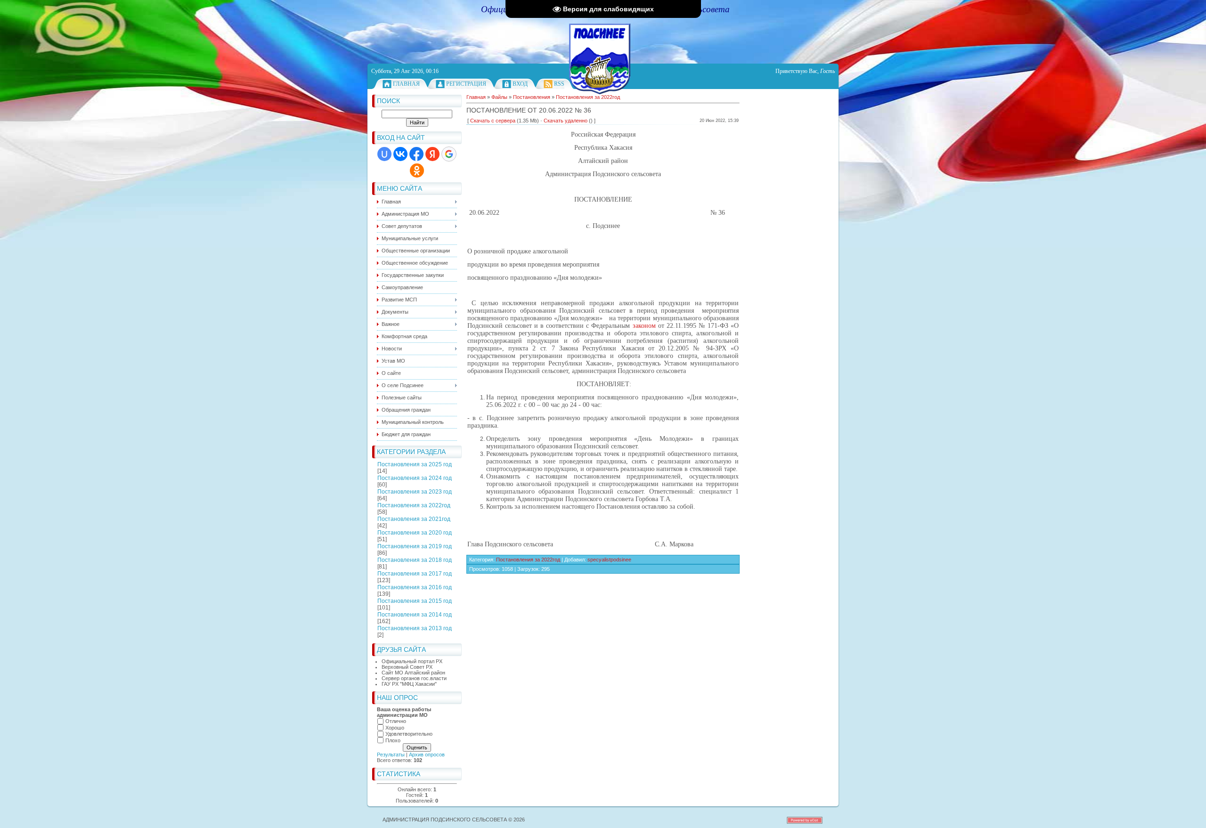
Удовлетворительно (408, 734)
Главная (406, 84)
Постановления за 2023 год (414, 491)
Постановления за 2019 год (414, 546)
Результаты (391, 754)
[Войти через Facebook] (416, 154)
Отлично (395, 721)
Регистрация (466, 84)
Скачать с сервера (492, 120)
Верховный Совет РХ (407, 667)
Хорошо (394, 728)
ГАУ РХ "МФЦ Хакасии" (409, 684)
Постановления (531, 97)
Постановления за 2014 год (414, 614)
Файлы (499, 97)
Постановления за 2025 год (414, 464)
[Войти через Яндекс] (432, 154)
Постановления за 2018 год (414, 560)
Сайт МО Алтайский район (413, 672)
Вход (520, 84)
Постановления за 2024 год (414, 478)
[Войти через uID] (384, 154)
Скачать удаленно (565, 120)
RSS (559, 84)
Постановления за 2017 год (414, 573)
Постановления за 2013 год (414, 628)
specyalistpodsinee (609, 559)
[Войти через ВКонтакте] (400, 154)
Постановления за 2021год (413, 519)
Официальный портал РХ (412, 661)
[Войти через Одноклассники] (417, 170)
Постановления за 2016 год (414, 587)
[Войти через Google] (448, 154)
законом (644, 325)
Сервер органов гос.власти (414, 678)
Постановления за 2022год (413, 505)
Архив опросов (427, 754)
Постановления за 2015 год (414, 601)
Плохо (392, 740)
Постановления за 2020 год (414, 532)
